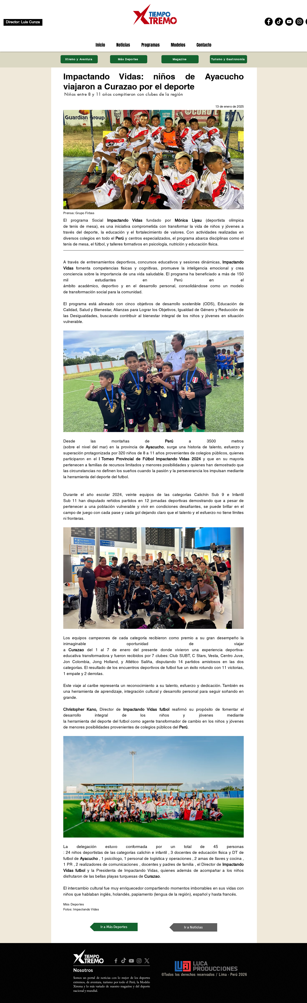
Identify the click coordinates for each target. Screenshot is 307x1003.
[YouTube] (289, 22)
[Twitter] (147, 961)
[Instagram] (299, 22)
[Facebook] (269, 22)
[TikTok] (279, 22)
